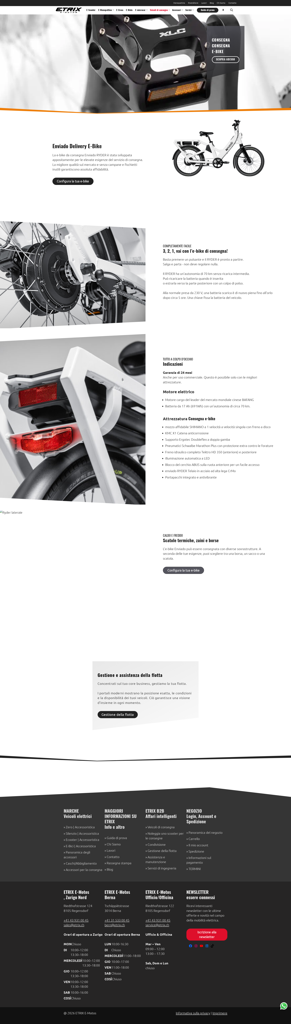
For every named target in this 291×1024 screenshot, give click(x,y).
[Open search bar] (231, 10)
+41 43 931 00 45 (76, 920)
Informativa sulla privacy (193, 1013)
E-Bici (70, 846)
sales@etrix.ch (74, 925)
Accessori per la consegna (84, 870)
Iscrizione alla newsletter (206, 934)
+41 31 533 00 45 (117, 920)
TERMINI (195, 869)
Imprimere (219, 1013)
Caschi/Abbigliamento (81, 863)
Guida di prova (207, 10)
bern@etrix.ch (115, 925)
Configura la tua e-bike (73, 181)
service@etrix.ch (157, 925)
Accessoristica (85, 827)
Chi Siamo (221, 3)
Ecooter (71, 840)
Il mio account (198, 845)
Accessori (176, 10)
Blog (212, 3)
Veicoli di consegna (159, 10)
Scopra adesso (225, 59)
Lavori (204, 3)
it (223, 10)
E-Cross (119, 10)
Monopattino (179, 3)
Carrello (194, 839)
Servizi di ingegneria (162, 868)
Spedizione (196, 851)
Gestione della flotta (118, 714)
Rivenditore (193, 3)
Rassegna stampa (119, 863)
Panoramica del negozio (205, 833)
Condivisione (157, 845)
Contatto (232, 3)
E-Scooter (90, 10)
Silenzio (71, 833)
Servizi (188, 10)
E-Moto (129, 10)
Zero (69, 827)
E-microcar (140, 10)
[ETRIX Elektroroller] (68, 10)
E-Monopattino (105, 10)
